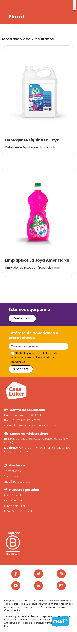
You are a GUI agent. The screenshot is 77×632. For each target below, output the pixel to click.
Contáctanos (22, 318)
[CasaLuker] (16, 390)
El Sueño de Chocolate (19, 511)
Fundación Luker (14, 506)
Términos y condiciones (17, 616)
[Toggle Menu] (74, 5)
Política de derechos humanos (39, 622)
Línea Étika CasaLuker (17, 481)
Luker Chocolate (14, 495)
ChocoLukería (13, 500)
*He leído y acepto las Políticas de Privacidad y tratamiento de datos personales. (34, 357)
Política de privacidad (44, 616)
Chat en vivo (12, 476)
